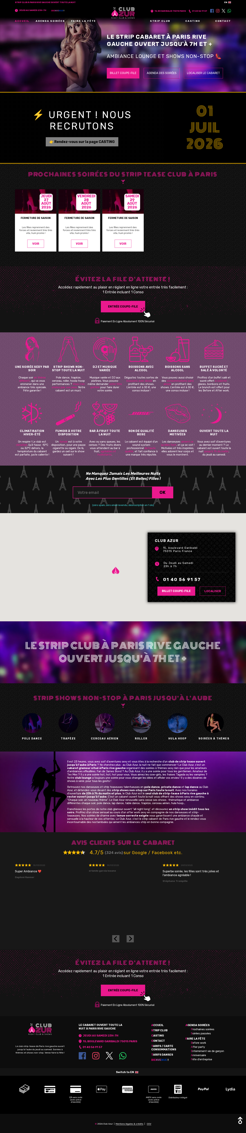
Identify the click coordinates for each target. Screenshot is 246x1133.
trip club (159, 1030)
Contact (223, 20)
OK (163, 492)
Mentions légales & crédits (129, 1124)
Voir (35, 243)
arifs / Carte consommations (163, 1047)
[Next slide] (130, 938)
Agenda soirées (50, 20)
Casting (192, 20)
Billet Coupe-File (123, 73)
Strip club (160, 20)
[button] (121, 576)
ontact (158, 1040)
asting (157, 1035)
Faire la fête (83, 20)
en (225, 2)
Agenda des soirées (161, 73)
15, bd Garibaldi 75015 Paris (170, 11)
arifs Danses (162, 1054)
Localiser (212, 591)
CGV (149, 1124)
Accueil (22, 20)
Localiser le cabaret (203, 73)
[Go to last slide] (115, 938)
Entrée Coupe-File (123, 306)
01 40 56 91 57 (199, 11)
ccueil (157, 1025)
